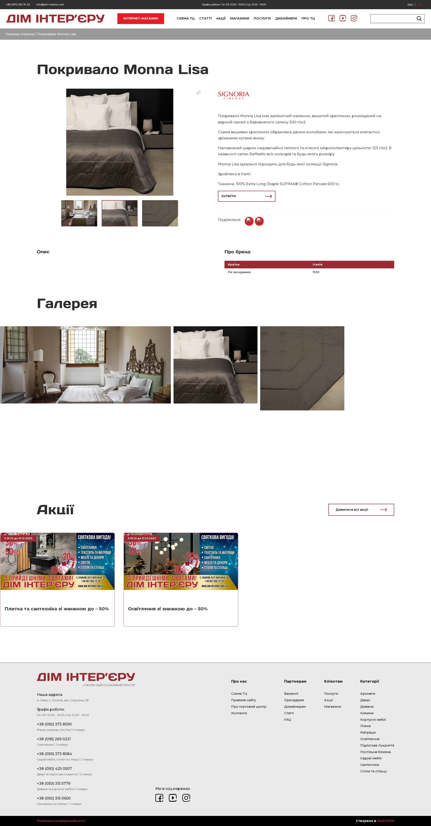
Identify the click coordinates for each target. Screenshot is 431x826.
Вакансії (291, 694)
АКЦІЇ (221, 18)
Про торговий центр (248, 707)
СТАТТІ (205, 18)
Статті (289, 713)
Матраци (368, 732)
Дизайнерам (295, 707)
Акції (328, 700)
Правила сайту (243, 700)
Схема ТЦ (239, 694)
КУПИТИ (229, 196)
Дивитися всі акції (352, 510)
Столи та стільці (373, 771)
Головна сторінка (20, 34)
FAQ (287, 720)
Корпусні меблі (373, 720)
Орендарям (294, 700)
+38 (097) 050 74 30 (18, 4)
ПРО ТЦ (308, 18)
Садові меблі (371, 758)
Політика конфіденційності (61, 821)
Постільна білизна (375, 752)
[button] (198, 92)
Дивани (367, 707)
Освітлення (369, 739)
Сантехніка (369, 765)
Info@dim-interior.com (50, 4)
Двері (365, 700)
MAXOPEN (385, 821)
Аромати (367, 694)
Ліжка (365, 726)
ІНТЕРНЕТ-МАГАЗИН (140, 18)
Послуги (331, 694)
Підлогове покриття (377, 745)
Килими (367, 713)
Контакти (239, 713)
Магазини (332, 707)
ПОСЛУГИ (262, 18)
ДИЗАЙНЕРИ (286, 18)
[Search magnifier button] (418, 18)
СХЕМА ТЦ (186, 18)
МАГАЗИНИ (239, 18)
